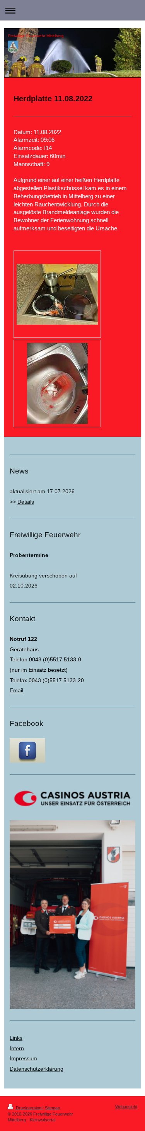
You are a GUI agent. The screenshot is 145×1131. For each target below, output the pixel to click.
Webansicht (126, 1106)
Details (25, 502)
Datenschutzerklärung (36, 1069)
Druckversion (29, 1107)
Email (16, 690)
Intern (17, 1048)
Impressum (23, 1058)
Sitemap (52, 1107)
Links (16, 1038)
